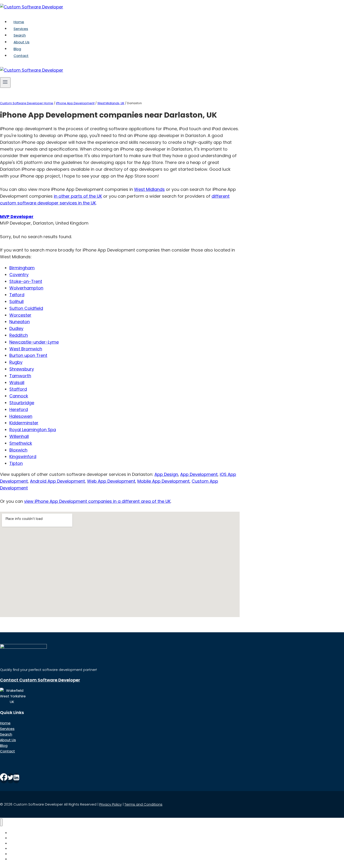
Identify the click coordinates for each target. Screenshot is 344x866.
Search (20, 35)
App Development (199, 474)
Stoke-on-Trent (25, 281)
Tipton (16, 463)
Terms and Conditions (143, 804)
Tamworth (20, 376)
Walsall (16, 382)
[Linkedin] (16, 778)
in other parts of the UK (78, 196)
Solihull (16, 301)
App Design (166, 474)
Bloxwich (18, 450)
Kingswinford (22, 456)
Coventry (19, 275)
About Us (21, 42)
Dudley (16, 328)
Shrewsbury (21, 369)
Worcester (20, 315)
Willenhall (19, 436)
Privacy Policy (110, 804)
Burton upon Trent (28, 355)
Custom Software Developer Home (26, 103)
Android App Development (57, 481)
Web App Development (111, 481)
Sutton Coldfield (26, 308)
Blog (17, 48)
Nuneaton (19, 322)
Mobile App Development (163, 481)
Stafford (18, 389)
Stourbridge (21, 403)
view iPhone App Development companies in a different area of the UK (97, 501)
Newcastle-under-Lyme (34, 342)
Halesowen (20, 416)
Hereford (18, 409)
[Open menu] (5, 82)
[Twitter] (10, 778)
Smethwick (20, 443)
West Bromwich (25, 349)
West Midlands (149, 189)
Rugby (15, 362)
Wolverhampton (26, 288)
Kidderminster (23, 423)
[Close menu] (1, 822)
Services (21, 28)
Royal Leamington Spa (32, 430)
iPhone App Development (75, 103)
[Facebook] (3, 778)
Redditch (18, 335)
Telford (16, 295)
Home (19, 21)
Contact (21, 55)
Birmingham (22, 268)
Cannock (18, 396)
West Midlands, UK (110, 103)
